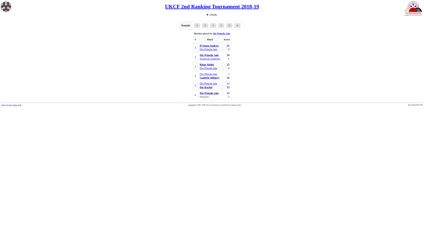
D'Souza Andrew (209, 45)
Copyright (191, 105)
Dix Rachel (206, 87)
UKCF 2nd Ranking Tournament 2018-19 (212, 6)
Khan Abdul (207, 64)
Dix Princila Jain (221, 33)
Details (213, 14)
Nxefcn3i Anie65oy (210, 58)
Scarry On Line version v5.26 (11, 105)
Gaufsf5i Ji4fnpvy (210, 77)
